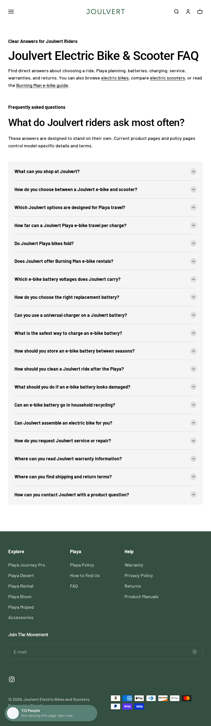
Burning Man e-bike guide (42, 85)
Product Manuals (142, 596)
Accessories (20, 617)
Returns (133, 586)
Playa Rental (20, 586)
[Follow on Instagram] (11, 679)
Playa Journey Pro (26, 565)
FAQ (74, 586)
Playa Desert (21, 575)
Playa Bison (20, 596)
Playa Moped (21, 607)
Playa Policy (82, 565)
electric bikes (115, 77)
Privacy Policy (139, 575)
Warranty (134, 565)
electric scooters (167, 77)
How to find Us (85, 575)
